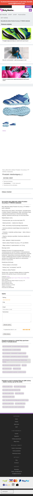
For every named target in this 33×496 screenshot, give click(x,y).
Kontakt (16, 433)
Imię (4, 302)
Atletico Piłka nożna (19, 393)
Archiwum (16, 462)
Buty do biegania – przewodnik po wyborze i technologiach (15, 356)
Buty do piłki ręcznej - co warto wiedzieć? (12, 349)
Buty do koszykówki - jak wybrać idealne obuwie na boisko (15, 346)
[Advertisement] (16, 151)
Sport (16, 426)
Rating (4, 297)
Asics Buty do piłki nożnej (8, 393)
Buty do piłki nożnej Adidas (20, 386)
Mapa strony (16, 441)
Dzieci (16, 419)
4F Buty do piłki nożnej (7, 386)
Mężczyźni (16, 424)
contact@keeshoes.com (16, 3)
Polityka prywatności (16, 438)
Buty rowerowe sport (7, 368)
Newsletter (16, 469)
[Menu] (30, 10)
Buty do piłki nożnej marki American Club (11, 390)
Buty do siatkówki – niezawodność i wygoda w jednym (14, 353)
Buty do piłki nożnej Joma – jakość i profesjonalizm (13, 407)
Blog (16, 460)
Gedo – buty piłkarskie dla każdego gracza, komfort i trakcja (15, 400)
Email (4, 307)
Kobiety (16, 421)
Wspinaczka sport (17, 368)
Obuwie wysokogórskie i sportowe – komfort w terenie (14, 372)
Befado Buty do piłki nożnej (8, 396)
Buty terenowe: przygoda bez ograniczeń (11, 365)
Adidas (4, 130)
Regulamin (16, 436)
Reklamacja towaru (16, 453)
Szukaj (28, 6)
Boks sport (24, 365)
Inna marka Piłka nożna (20, 403)
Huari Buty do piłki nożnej (8, 403)
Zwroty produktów (16, 450)
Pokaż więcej (7, 333)
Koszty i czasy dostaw (16, 448)
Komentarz (5, 312)
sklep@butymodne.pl (16, 473)
